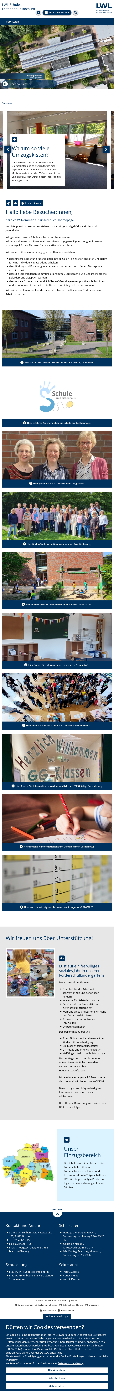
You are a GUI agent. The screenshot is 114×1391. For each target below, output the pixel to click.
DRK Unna (65, 1107)
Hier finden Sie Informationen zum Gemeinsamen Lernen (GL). (59, 846)
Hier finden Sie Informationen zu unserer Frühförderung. (59, 544)
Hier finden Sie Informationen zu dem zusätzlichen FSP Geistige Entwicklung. (59, 786)
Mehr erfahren (57, 1386)
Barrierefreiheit (25, 1305)
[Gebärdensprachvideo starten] (8, 203)
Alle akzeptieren (57, 1370)
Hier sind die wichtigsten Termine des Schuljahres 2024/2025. (59, 907)
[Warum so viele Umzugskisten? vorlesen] (15, 139)
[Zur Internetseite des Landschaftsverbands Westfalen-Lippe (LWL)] (103, 8)
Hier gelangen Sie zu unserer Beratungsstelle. (59, 483)
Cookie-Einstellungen (57, 1316)
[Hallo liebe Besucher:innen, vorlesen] (15, 203)
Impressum (94, 1305)
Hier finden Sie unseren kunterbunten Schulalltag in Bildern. (59, 362)
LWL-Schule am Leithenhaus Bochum (18, 6)
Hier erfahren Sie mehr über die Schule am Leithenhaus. (59, 423)
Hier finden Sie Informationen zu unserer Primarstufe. (59, 665)
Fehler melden (68, 1310)
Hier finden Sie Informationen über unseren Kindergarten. (59, 604)
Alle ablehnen (57, 1378)
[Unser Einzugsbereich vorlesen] (67, 1140)
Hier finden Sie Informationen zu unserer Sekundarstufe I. (59, 725)
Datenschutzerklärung (71, 1363)
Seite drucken (49, 1310)
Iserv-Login (12, 21)
